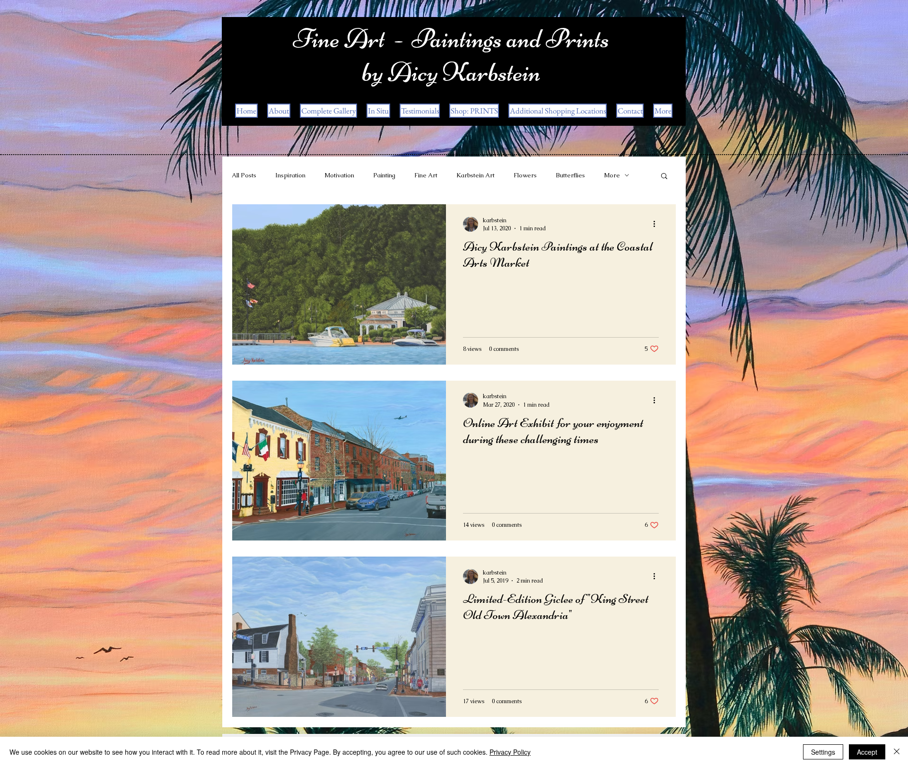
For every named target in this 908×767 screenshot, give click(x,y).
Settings (823, 752)
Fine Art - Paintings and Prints (451, 38)
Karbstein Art (475, 175)
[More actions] (657, 224)
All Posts (244, 175)
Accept (867, 752)
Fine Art (425, 175)
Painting (384, 175)
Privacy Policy (510, 752)
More (612, 175)
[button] (664, 177)
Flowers (525, 175)
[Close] (896, 751)
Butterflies (570, 175)
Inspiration (290, 175)
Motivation (339, 175)
